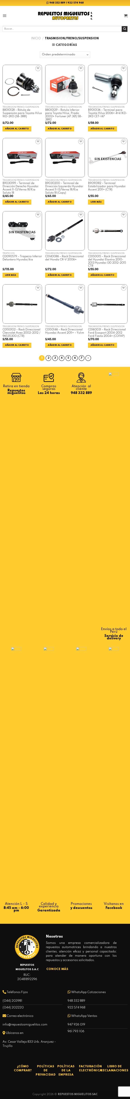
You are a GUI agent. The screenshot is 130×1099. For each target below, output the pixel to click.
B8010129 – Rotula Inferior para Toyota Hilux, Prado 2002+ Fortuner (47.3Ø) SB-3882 (63, 115)
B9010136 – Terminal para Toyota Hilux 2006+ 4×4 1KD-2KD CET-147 (107, 113)
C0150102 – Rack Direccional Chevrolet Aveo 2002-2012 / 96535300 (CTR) (21, 332)
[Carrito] (125, 15)
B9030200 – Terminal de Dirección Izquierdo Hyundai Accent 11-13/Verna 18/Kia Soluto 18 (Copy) (64, 188)
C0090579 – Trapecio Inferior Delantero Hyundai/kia (22, 258)
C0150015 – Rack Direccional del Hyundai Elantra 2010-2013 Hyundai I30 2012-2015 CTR (107, 261)
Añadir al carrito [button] (17, 129)
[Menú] (5, 15)
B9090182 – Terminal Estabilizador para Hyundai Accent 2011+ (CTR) (107, 186)
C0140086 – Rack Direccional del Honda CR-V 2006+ (64, 258)
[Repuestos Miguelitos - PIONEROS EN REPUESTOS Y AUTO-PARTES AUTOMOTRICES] (65, 15)
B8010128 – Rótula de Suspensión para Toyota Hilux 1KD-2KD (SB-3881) (22, 113)
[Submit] (124, 29)
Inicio (36, 38)
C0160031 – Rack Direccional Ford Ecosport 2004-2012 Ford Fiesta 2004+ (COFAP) (107, 332)
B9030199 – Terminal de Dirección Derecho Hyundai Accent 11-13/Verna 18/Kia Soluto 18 (20, 188)
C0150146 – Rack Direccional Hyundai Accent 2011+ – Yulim (64, 331)
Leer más (96, 202)
